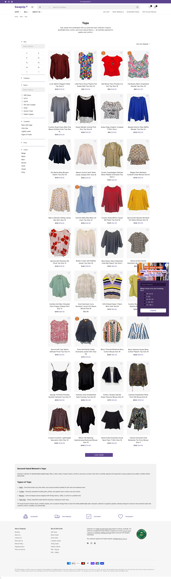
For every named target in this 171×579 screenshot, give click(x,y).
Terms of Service (20, 549)
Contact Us (18, 538)
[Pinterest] (11, 1)
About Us (17, 535)
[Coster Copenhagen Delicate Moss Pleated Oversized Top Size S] (112, 154)
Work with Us (19, 541)
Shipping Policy (19, 546)
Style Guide (54, 538)
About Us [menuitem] (36, 12)
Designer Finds (133, 12)
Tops (26, 16)
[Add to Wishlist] (68, 52)
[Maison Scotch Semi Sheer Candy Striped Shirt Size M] (85, 154)
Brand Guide (54, 535)
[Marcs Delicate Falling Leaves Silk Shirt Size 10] (59, 199)
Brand (25, 85)
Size (24, 42)
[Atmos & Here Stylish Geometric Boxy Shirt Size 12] (138, 242)
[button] (143, 44)
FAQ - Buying (55, 549)
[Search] (137, 7)
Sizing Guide (55, 543)
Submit (153, 310)
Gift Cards (54, 532)
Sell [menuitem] (26, 12)
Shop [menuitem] (17, 12)
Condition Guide (56, 541)
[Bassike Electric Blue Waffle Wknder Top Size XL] (138, 109)
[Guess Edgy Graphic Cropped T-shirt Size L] (112, 109)
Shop (21, 16)
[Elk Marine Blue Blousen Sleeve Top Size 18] (59, 154)
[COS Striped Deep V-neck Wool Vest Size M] (112, 286)
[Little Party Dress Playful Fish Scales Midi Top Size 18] (85, 65)
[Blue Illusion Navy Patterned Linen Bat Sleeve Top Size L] (112, 242)
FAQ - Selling (55, 552)
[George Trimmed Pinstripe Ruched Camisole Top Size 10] (59, 376)
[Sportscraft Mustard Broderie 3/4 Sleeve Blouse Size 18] (138, 199)
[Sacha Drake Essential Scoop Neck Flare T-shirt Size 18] (112, 419)
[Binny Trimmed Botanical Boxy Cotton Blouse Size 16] (112, 331)
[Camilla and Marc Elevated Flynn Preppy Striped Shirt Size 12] (59, 286)
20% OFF (106, 12)
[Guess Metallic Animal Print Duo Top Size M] (85, 109)
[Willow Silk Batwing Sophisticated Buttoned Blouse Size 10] (85, 419)
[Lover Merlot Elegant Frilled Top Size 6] (59, 65)
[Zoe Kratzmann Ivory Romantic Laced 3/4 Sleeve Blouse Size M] (85, 286)
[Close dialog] (166, 265)
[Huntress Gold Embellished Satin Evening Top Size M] (85, 376)
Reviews (17, 532)
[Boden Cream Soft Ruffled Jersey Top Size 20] (85, 242)
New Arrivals (118, 12)
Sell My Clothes (55, 546)
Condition (26, 121)
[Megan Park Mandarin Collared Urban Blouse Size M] (138, 154)
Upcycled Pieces (149, 12)
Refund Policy (19, 543)
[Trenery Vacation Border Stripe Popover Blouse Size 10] (112, 376)
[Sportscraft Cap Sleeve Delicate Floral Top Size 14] (59, 331)
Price (25, 142)
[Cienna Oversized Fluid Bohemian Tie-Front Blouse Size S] (138, 419)
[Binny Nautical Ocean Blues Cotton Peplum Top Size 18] (138, 331)
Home (16, 16)
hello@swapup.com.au (120, 538)
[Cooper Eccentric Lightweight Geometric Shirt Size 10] (59, 419)
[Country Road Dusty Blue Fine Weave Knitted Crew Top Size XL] (59, 109)
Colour (25, 150)
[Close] (0, 578)
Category (26, 78)
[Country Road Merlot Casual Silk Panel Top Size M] (112, 199)
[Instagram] (8, 1)
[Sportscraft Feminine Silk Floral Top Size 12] (59, 242)
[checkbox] (27, 53)
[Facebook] (5, 1)
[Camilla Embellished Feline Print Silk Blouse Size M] (138, 376)
